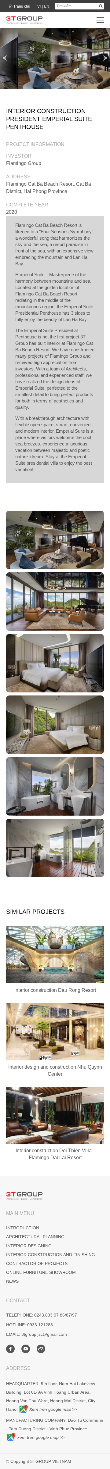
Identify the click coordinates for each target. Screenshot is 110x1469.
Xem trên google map (50, 1409)
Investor (18, 156)
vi (39, 6)
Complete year (27, 204)
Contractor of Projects (37, 1263)
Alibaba (41, 1349)
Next (105, 58)
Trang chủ (21, 6)
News (12, 1281)
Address (18, 176)
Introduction (22, 1227)
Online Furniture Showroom (41, 1272)
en (46, 6)
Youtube (25, 1349)
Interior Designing (29, 1245)
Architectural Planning (35, 1236)
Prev (4, 58)
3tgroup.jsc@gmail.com (44, 1334)
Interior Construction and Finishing (50, 1254)
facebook (10, 1349)
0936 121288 (40, 1324)
